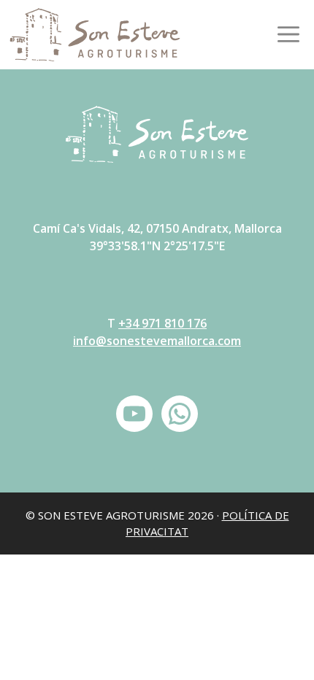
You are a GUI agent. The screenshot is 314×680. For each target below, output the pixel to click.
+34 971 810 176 (162, 323)
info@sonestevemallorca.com (157, 341)
